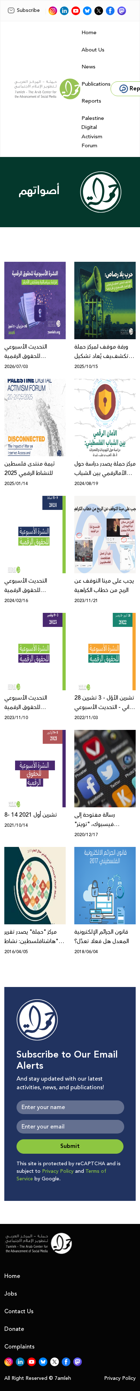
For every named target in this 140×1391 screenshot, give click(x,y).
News (88, 67)
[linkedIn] (64, 10)
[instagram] (52, 10)
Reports (91, 101)
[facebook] (110, 10)
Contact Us (18, 1311)
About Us (92, 50)
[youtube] (75, 10)
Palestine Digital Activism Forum (92, 132)
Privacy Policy (58, 1171)
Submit (70, 1146)
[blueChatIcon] (87, 10)
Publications (96, 84)
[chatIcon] (121, 10)
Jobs (10, 1293)
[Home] (47, 89)
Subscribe (28, 10)
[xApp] (98, 10)
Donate (14, 1329)
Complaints (19, 1346)
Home (89, 32)
